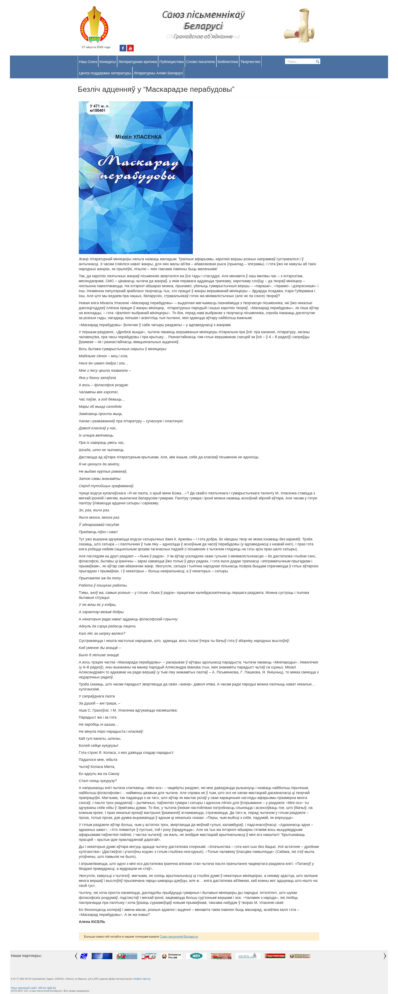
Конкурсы (108, 61)
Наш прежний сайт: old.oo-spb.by (33, 988)
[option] (83, 956)
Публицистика (171, 61)
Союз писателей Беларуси (179, 936)
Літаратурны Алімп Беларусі (158, 72)
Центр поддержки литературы (105, 72)
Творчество (250, 61)
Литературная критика (137, 61)
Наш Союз (88, 61)
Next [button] (385, 956)
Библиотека (228, 61)
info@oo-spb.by (141, 978)
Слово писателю (200, 61)
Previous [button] (75, 956)
